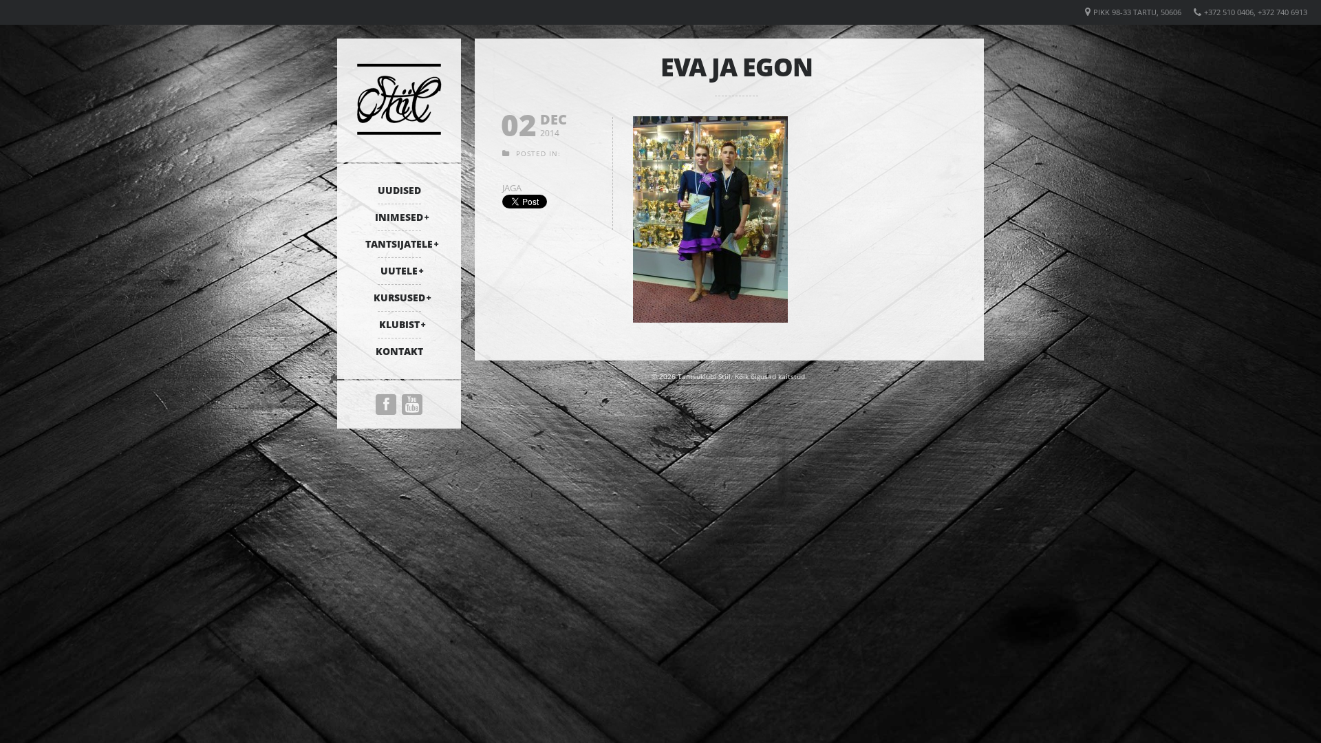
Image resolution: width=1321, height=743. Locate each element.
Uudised (399, 190)
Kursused (399, 297)
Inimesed (399, 217)
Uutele (399, 270)
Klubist (399, 324)
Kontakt (399, 351)
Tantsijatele (399, 243)
